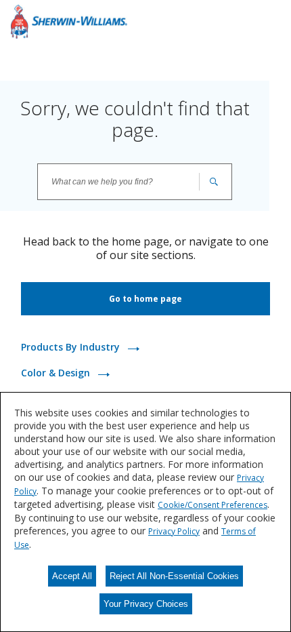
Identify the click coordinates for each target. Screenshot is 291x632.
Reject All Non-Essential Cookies (174, 576)
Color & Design (57, 372)
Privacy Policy (174, 531)
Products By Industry (71, 346)
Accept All (72, 576)
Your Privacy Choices (146, 604)
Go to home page (145, 298)
